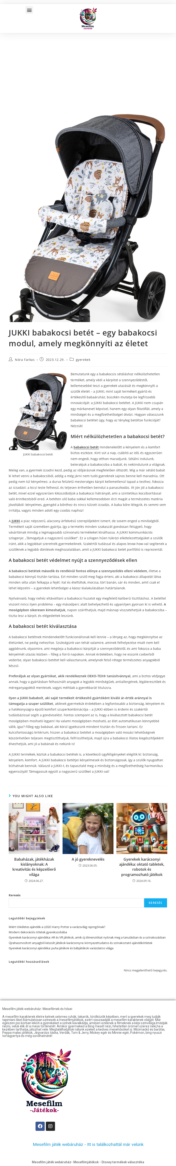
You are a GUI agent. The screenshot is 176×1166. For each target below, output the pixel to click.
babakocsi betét (86, 447)
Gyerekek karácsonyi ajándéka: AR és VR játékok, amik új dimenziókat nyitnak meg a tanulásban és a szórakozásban (87, 937)
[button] (29, 10)
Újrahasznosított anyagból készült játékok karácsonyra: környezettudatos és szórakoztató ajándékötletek (80, 943)
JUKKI (16, 521)
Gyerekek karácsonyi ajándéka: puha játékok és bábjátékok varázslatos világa (61, 948)
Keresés (14, 895)
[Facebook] (40, 1126)
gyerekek (83, 359)
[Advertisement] (88, 68)
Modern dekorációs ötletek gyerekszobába (38, 932)
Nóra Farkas (25, 359)
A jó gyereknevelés (88, 859)
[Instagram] (50, 1126)
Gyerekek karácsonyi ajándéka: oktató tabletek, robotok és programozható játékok (141, 867)
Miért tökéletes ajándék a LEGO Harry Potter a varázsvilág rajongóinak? (57, 927)
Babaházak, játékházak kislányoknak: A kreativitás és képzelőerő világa (34, 867)
